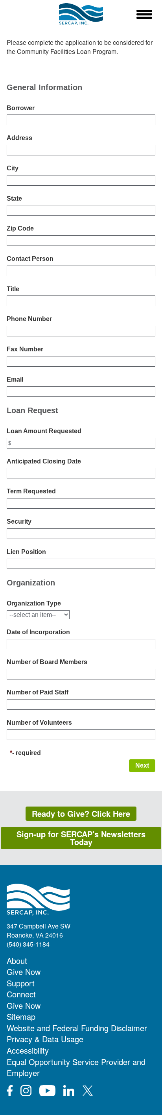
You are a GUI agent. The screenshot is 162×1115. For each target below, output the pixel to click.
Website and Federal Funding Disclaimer (77, 1028)
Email (15, 379)
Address (19, 138)
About (17, 960)
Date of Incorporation (38, 632)
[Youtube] (47, 1090)
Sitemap (21, 1016)
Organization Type (34, 603)
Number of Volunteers (39, 722)
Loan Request (32, 410)
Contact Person (30, 258)
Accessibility (28, 1050)
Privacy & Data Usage (45, 1039)
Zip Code (20, 228)
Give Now (23, 971)
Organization (31, 582)
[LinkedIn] (68, 1090)
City (12, 168)
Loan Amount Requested (44, 431)
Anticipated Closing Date (44, 461)
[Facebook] (10, 1090)
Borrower (21, 108)
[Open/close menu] (144, 14)
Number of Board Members (47, 662)
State (14, 198)
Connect (21, 994)
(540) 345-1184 (28, 944)
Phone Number (29, 319)
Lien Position (26, 551)
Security (19, 521)
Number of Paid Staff (37, 692)
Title (13, 289)
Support (21, 983)
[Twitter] (87, 1090)
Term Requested (31, 491)
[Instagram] (25, 1090)
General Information (44, 87)
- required (26, 752)
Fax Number (25, 349)
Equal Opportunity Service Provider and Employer (76, 1067)
